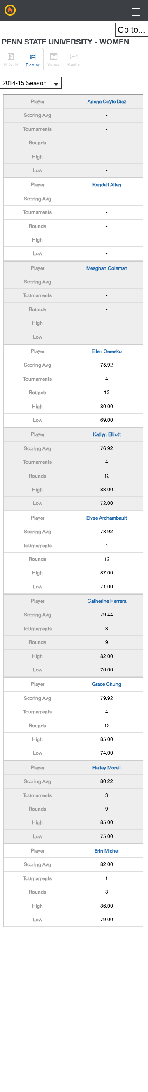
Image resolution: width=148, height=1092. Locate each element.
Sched (53, 59)
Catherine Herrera (107, 601)
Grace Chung (106, 684)
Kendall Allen (106, 185)
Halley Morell (106, 768)
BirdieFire (10, 10)
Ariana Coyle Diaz (107, 102)
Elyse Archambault (106, 518)
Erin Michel (107, 851)
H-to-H (11, 59)
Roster (32, 60)
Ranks (73, 59)
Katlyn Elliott (107, 434)
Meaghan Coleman (106, 268)
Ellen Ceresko (107, 351)
